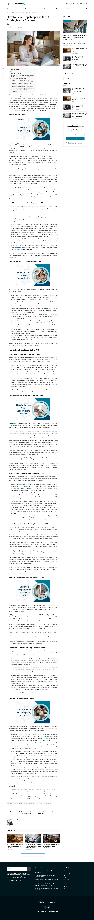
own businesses (44, 736)
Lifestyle (65, 884)
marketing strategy (24, 484)
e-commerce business (15, 189)
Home (67, 3)
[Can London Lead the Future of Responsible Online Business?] (51, 838)
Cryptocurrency (36, 8)
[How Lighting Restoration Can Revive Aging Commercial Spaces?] (15, 838)
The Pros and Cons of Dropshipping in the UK (22, 76)
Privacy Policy (79, 3)
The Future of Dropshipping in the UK (19, 89)
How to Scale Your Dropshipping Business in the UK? (22, 88)
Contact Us (72, 3)
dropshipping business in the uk (14, 803)
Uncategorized (66, 890)
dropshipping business (20, 247)
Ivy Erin (12, 24)
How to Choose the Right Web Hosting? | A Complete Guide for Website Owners (33, 846)
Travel (64, 888)
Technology (26, 8)
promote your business (37, 519)
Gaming (69, 8)
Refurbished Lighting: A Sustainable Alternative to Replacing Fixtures (75, 36)
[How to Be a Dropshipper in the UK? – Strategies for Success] (33, 48)
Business (18, 8)
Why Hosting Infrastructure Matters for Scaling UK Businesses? (79, 58)
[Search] (86, 8)
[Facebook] (2, 72)
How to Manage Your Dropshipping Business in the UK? (23, 85)
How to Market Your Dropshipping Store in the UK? (22, 83)
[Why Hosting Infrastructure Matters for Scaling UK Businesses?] (67, 58)
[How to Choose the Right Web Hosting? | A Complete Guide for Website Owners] (33, 838)
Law (52, 8)
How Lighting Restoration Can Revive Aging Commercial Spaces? (15, 846)
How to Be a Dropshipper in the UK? (18, 78)
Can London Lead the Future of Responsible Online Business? (51, 846)
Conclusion (15, 91)
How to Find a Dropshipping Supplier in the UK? (21, 80)
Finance (46, 8)
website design (18, 486)
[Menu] (7, 8)
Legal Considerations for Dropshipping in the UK (22, 75)
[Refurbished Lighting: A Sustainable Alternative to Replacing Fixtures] (75, 26)
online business (13, 425)
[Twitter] (2, 76)
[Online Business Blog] (16, 3)
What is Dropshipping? (16, 73)
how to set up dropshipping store (43, 803)
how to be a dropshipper (29, 803)
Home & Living (59, 8)
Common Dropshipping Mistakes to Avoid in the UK (22, 86)
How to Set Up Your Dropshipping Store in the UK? (22, 81)
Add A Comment (33, 855)
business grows (50, 308)
